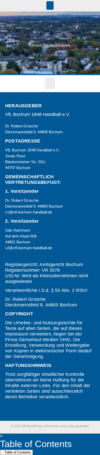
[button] (50, 5)
